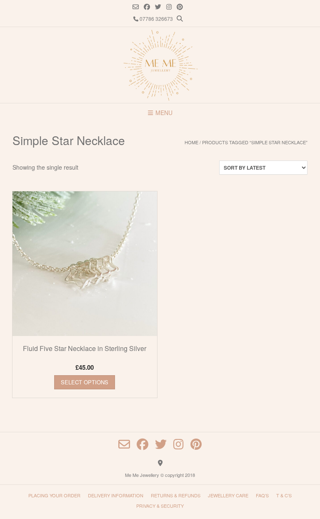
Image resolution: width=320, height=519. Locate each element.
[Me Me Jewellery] (160, 65)
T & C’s (284, 495)
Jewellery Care (228, 495)
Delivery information (115, 495)
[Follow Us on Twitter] (158, 7)
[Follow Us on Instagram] (169, 7)
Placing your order (54, 495)
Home (191, 142)
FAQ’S (262, 495)
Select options (84, 382)
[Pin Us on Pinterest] (180, 7)
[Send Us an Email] (135, 7)
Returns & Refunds (175, 495)
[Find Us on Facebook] (147, 7)
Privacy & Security (160, 505)
